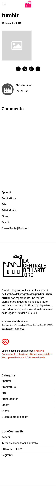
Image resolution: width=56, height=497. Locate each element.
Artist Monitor (10, 210)
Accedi (6, 437)
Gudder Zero (24, 85)
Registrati (7, 455)
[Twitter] (24, 68)
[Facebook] (18, 68)
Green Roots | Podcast (15, 228)
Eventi (5, 222)
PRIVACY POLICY (12, 449)
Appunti (6, 192)
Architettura (9, 198)
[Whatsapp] (31, 68)
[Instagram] (21, 91)
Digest (5, 216)
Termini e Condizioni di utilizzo (20, 443)
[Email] (38, 68)
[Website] (26, 91)
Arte (4, 204)
